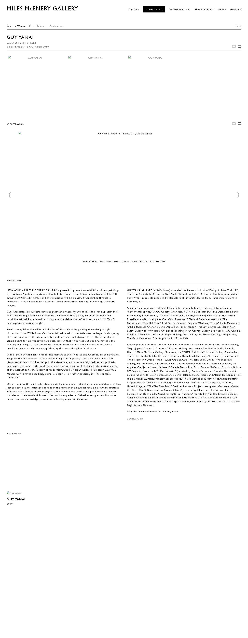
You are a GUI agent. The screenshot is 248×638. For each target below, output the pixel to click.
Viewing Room (179, 9)
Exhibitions (154, 9)
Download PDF (135, 418)
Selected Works (16, 25)
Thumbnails (239, 46)
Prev (9, 195)
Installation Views (234, 46)
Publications (204, 9)
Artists (134, 9)
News (222, 9)
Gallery (235, 9)
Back (238, 25)
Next (238, 195)
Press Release (37, 25)
